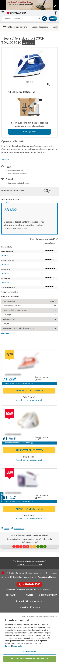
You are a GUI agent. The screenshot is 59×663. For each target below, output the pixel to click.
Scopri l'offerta (48, 595)
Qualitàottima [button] (12, 439)
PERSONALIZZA (29, 652)
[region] (29, 638)
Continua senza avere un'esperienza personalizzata (39, 616)
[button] (32, 384)
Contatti (11, 595)
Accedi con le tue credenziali (29, 400)
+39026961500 (31, 584)
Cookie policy (17, 646)
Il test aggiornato (29, 132)
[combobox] (24, 18)
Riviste (29, 595)
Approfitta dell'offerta (29, 390)
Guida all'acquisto (40, 27)
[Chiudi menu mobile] (55, 5)
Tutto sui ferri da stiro (17, 27)
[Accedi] (56, 13)
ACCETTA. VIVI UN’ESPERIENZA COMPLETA (29, 659)
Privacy (8, 646)
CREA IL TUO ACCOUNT (29, 564)
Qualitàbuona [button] (12, 379)
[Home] (3, 572)
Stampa (6, 529)
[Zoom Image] (48, 84)
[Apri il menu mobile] (4, 13)
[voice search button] (38, 18)
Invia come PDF (19, 529)
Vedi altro (5, 159)
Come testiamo (51, 243)
